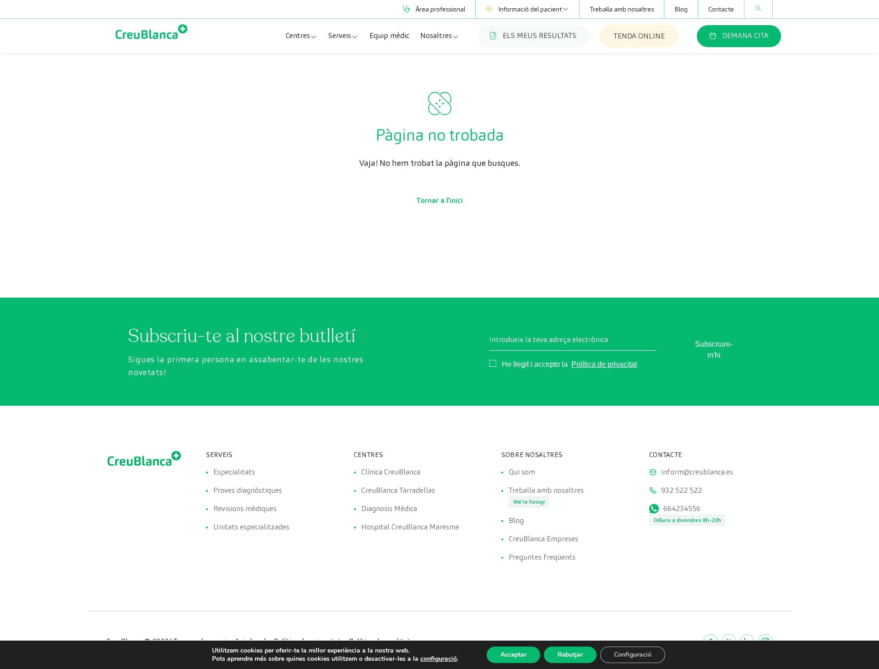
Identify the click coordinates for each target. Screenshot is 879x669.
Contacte (721, 9)
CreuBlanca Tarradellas (398, 490)
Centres (298, 35)
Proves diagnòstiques (247, 490)
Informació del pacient (530, 9)
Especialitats (234, 472)
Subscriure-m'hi (713, 349)
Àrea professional (440, 9)
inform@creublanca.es (697, 472)
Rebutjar (570, 654)
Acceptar (513, 654)
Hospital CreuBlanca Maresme (410, 527)
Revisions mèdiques (245, 508)
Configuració (632, 654)
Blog (681, 9)
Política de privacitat (604, 364)
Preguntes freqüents (542, 557)
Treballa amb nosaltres (622, 9)
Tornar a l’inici (439, 200)
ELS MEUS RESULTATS (539, 35)
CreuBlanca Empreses (543, 539)
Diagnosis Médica (389, 508)
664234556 (681, 508)
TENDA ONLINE (639, 36)
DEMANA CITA (745, 35)
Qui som (522, 472)
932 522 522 (681, 490)
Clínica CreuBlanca (390, 472)
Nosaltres (436, 35)
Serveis (339, 35)
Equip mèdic (389, 35)
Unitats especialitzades (251, 527)
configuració (438, 659)
